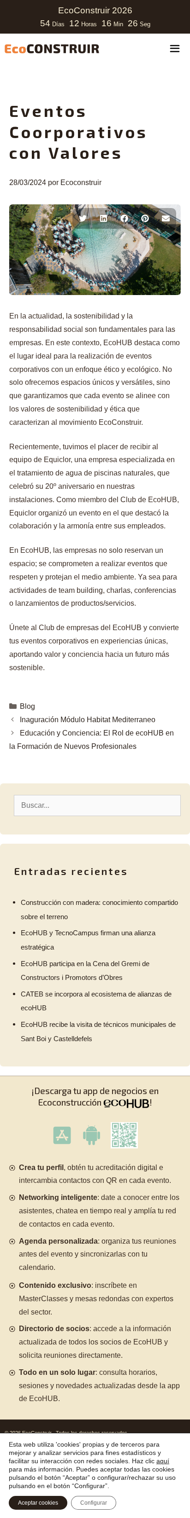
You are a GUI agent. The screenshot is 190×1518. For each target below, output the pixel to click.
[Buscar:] (97, 805)
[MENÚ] (175, 50)
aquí (162, 1461)
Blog (27, 706)
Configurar (93, 1503)
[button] (82, 218)
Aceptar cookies (38, 1503)
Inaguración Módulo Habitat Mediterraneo (87, 720)
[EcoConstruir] (52, 49)
